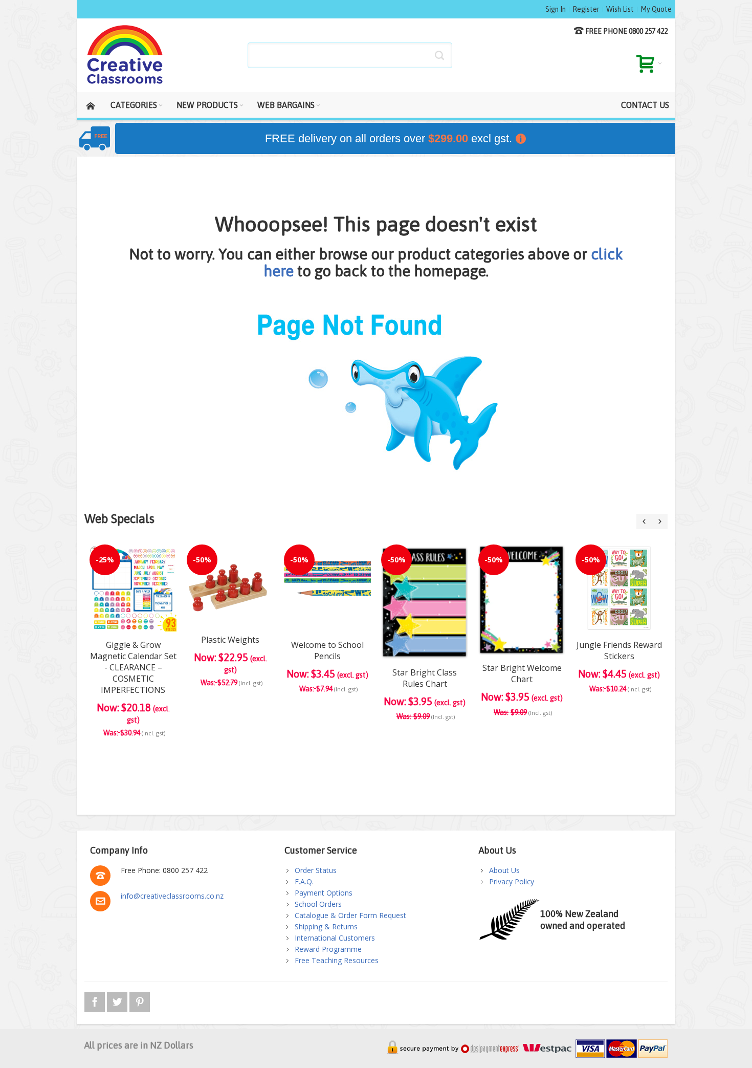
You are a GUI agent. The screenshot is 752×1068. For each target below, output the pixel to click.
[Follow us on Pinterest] (139, 1000)
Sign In (555, 9)
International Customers (335, 938)
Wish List (620, 9)
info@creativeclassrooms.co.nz (172, 896)
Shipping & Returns (326, 926)
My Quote (656, 9)
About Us (504, 870)
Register (586, 9)
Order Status (316, 870)
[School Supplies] (125, 55)
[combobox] (350, 55)
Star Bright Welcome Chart (522, 673)
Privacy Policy (511, 881)
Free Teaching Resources (337, 960)
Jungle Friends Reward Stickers (619, 650)
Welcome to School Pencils (327, 650)
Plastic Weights (230, 639)
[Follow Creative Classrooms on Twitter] (118, 1000)
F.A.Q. (304, 881)
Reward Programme (328, 949)
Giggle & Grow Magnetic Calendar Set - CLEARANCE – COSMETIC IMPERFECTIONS (133, 667)
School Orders (318, 904)
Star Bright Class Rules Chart (424, 678)
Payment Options (323, 893)
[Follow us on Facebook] (95, 1000)
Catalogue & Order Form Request (350, 915)
